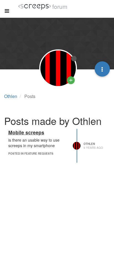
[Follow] (71, 80)
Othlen (89, 144)
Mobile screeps (26, 132)
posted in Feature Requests (30, 153)
